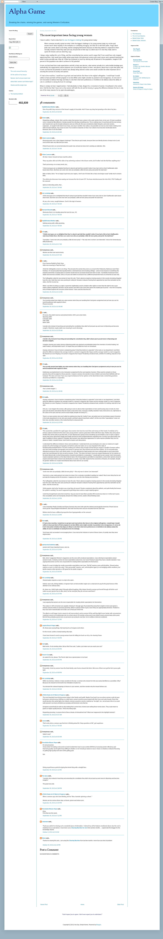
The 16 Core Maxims (139, 36)
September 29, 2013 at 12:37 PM (52, 422)
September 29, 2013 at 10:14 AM (52, 292)
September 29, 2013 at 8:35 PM (52, 649)
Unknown (45, 821)
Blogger (98, 924)
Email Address (13, 56)
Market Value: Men (138, 38)
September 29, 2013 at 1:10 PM (52, 498)
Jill (43, 428)
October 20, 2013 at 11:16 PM (51, 845)
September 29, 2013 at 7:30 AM (52, 148)
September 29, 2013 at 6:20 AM (52, 132)
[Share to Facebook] (65, 95)
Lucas (44, 721)
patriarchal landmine (48, 545)
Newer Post (43, 904)
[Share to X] (63, 95)
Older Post (120, 904)
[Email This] (59, 95)
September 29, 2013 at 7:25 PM (52, 638)
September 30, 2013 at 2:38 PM (52, 788)
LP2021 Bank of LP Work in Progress (53, 695)
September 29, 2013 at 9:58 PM (52, 672)
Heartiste (136, 82)
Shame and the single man (19, 85)
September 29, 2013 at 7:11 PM (52, 619)
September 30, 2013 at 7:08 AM (52, 726)
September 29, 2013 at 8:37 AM (52, 255)
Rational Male (137, 60)
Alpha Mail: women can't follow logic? (22, 81)
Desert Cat (45, 655)
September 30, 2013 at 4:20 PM (52, 803)
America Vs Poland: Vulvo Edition (142, 84)
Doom (44, 118)
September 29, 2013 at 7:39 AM (52, 187)
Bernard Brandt (47, 210)
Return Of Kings (138, 87)
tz (42, 261)
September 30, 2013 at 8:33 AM (52, 736)
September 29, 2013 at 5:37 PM (52, 594)
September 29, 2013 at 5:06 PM (52, 572)
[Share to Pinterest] (67, 95)
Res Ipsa (45, 776)
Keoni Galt (136, 71)
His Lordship (46, 193)
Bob (43, 397)
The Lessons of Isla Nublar (140, 61)
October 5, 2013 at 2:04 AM (51, 832)
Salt (43, 644)
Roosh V (135, 65)
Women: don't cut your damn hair (20, 78)
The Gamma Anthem (17, 94)
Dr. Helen (136, 76)
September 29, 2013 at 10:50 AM (52, 330)
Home (82, 904)
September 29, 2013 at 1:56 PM (52, 539)
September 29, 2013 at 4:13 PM (52, 549)
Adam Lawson (46, 138)
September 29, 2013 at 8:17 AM (52, 244)
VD (43, 232)
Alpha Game (27, 11)
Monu (44, 838)
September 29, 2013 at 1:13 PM (52, 515)
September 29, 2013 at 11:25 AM (52, 358)
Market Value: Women (139, 40)
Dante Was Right (137, 73)
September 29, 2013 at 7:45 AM (52, 204)
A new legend (136, 50)
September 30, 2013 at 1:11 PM (52, 770)
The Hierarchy (137, 34)
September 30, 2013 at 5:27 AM (52, 715)
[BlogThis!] (61, 95)
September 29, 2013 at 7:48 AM (52, 215)
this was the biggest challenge (72, 40)
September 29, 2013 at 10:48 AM (52, 306)
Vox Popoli (136, 49)
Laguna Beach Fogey (48, 625)
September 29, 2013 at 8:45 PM (52, 660)
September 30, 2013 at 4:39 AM (52, 689)
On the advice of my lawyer (19, 75)
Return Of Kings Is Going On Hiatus (142, 89)
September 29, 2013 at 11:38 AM (52, 391)
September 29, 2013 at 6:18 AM (52, 112)
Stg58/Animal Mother (48, 107)
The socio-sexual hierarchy (19, 71)
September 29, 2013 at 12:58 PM (52, 463)
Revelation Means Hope (49, 742)
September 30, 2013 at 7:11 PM (52, 815)
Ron (43, 520)
